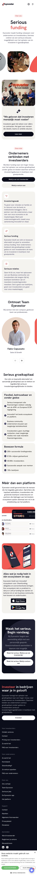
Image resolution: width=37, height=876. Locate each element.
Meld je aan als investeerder (18, 179)
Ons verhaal (6, 784)
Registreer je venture (9, 839)
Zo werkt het (6, 744)
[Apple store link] (18, 600)
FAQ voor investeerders (10, 747)
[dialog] (18, 863)
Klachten (5, 814)
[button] (31, 870)
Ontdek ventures (8, 732)
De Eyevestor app (8, 795)
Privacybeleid (6, 821)
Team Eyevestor (7, 788)
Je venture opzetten (9, 769)
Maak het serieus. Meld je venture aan (18, 662)
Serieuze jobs (6, 792)
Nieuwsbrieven (7, 843)
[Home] (8, 4)
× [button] (35, 852)
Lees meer (18, 134)
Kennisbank (6, 762)
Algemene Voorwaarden (10, 817)
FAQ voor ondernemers (10, 773)
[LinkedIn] (3, 847)
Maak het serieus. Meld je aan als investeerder (18, 654)
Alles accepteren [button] (10, 868)
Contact (4, 736)
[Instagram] (7, 847)
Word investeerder (8, 836)
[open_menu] (33, 4)
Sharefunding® (7, 766)
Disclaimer (5, 825)
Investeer (18, 718)
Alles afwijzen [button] (28, 868)
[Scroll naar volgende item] (21, 360)
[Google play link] (18, 607)
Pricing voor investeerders (11, 740)
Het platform (6, 799)
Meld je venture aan (18, 185)
